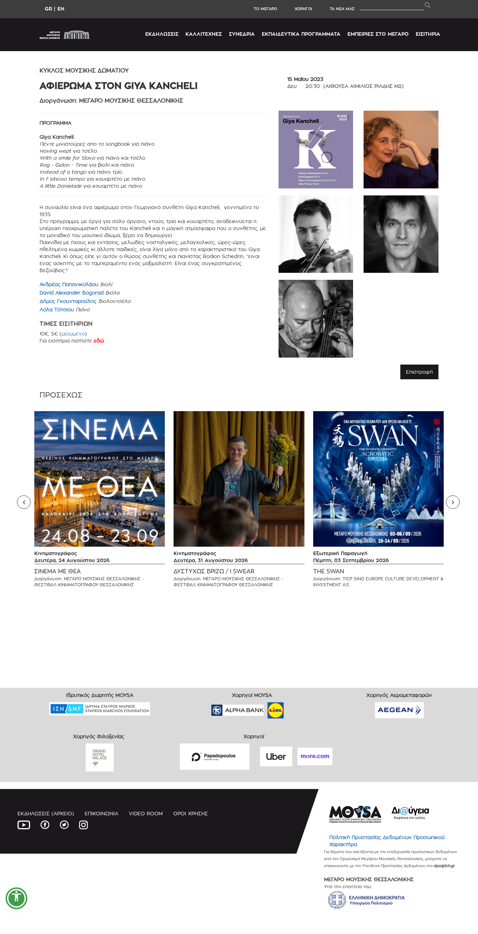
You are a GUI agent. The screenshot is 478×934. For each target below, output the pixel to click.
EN (60, 8)
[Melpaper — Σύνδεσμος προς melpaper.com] (296, 708)
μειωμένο (73, 333)
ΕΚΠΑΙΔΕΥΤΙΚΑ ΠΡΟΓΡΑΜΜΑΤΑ (301, 33)
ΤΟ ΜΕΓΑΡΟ (265, 9)
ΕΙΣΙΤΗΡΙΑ (428, 33)
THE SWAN (328, 571)
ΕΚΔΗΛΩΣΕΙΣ (161, 33)
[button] (16, 898)
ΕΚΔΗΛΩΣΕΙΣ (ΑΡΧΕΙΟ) (45, 813)
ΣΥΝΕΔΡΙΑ (242, 33)
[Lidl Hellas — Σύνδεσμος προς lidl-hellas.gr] (265, 708)
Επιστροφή (419, 371)
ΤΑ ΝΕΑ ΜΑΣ (342, 9)
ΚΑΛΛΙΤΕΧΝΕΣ (203, 33)
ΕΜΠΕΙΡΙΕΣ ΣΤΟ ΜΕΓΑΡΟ (378, 33)
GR (48, 8)
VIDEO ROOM (146, 813)
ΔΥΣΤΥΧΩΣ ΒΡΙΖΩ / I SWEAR (214, 571)
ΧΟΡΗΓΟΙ (303, 9)
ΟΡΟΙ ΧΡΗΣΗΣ (190, 813)
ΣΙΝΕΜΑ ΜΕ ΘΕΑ (57, 571)
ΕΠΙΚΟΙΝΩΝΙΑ (101, 813)
